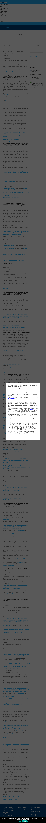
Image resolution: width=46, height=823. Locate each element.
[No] (44, 820)
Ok (20, 821)
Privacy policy (24, 821)
